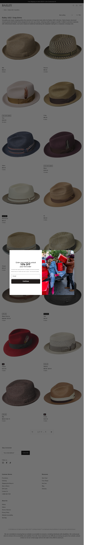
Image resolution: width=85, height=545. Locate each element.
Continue (26, 281)
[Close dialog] (72, 252)
